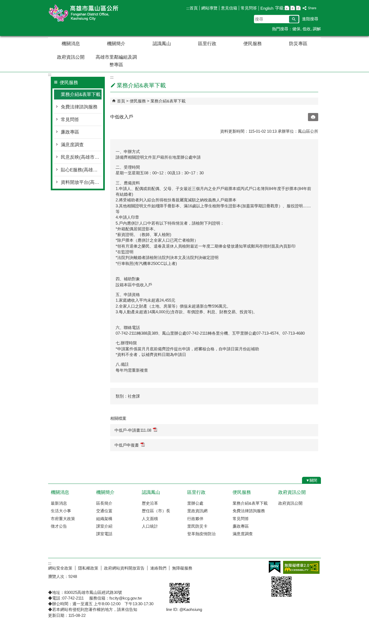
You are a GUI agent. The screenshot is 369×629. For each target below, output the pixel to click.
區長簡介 (104, 503)
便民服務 (252, 43)
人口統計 (150, 526)
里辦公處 (195, 503)
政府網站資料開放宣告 (124, 568)
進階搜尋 (310, 18)
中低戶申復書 (127, 445)
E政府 (274, 567)
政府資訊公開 (71, 57)
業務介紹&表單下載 (80, 94)
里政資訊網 (197, 510)
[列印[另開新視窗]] (313, 117)
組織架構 (104, 518)
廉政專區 (70, 132)
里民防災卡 (197, 526)
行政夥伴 (195, 518)
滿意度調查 (72, 144)
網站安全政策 (60, 568)
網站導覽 (209, 8)
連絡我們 (158, 568)
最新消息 (59, 503)
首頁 (194, 8)
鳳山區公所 (93, 13)
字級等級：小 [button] (287, 8)
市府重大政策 (63, 518)
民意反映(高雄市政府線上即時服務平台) (81, 157)
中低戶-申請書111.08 (133, 430)
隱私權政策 (88, 568)
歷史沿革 (150, 503)
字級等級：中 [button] (292, 8)
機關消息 (71, 43)
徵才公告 (59, 526)
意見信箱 (229, 8)
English (266, 8)
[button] (293, 19)
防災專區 (298, 43)
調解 (317, 28)
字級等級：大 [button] (298, 8)
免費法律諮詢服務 (79, 106)
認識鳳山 (162, 43)
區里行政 (207, 43)
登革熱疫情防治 (201, 533)
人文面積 (150, 518)
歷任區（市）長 (156, 510)
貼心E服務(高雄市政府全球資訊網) (81, 169)
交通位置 (104, 510)
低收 (307, 28)
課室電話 (104, 533)
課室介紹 (104, 526)
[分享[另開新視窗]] (309, 8)
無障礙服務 (182, 568)
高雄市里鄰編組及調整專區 (116, 61)
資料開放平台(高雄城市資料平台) (81, 182)
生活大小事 (61, 510)
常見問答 (249, 8)
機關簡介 (116, 43)
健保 (296, 28)
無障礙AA (301, 567)
